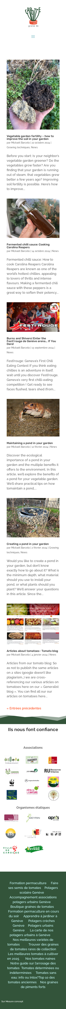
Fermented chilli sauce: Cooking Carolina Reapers (28, 246)
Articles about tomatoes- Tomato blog (32, 651)
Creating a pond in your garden (28, 544)
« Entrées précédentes (24, 708)
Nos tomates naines (41, 958)
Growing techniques (18, 147)
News (34, 147)
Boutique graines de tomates (32, 906)
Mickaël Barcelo (20, 142)
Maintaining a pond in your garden (30, 443)
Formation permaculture (28, 883)
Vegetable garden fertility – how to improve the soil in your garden (30, 137)
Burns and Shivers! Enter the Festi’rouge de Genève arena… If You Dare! (31, 341)
